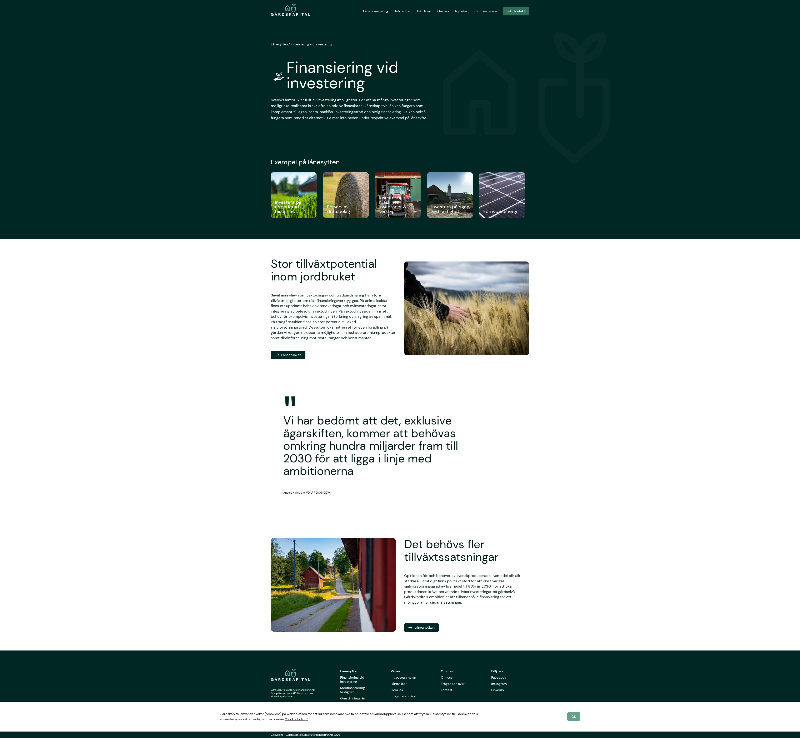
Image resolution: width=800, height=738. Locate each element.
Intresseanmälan (403, 677)
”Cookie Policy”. (296, 719)
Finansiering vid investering (311, 44)
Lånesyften (279, 44)
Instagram (499, 684)
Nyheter (461, 11)
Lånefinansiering (375, 11)
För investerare (485, 11)
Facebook (498, 677)
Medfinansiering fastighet (352, 690)
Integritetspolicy (403, 696)
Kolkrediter (402, 11)
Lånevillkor (399, 684)
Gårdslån (424, 11)
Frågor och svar (453, 684)
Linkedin (497, 690)
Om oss (443, 11)
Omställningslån (352, 698)
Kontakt (446, 690)
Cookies (397, 690)
